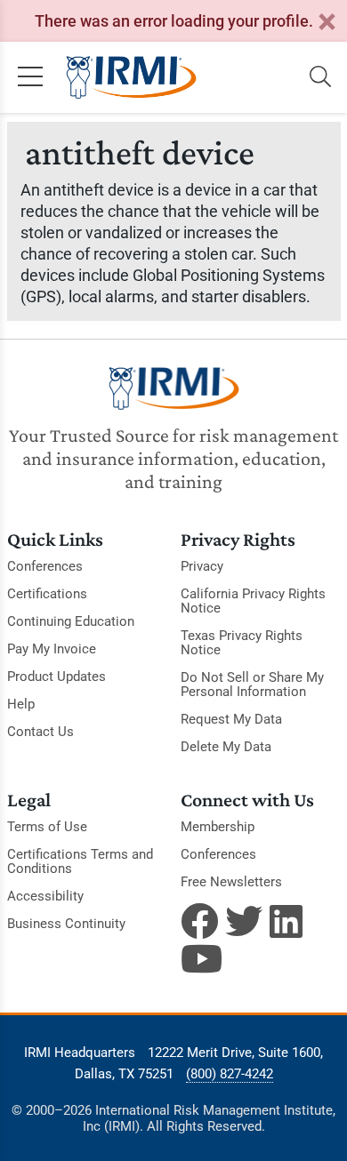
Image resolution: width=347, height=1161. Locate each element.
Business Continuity (66, 924)
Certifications (47, 594)
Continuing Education (70, 621)
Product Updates (56, 677)
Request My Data (231, 719)
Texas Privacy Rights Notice (242, 643)
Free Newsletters (231, 882)
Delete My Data (226, 747)
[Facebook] (199, 921)
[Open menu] (30, 77)
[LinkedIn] (288, 921)
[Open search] (320, 77)
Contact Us (40, 732)
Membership (217, 827)
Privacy (202, 566)
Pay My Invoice (51, 649)
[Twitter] (243, 921)
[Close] (326, 22)
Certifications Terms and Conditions (80, 861)
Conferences (45, 566)
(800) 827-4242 (229, 1074)
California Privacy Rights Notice (253, 601)
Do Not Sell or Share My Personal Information (252, 684)
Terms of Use (47, 827)
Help (21, 704)
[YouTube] (199, 958)
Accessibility (45, 896)
